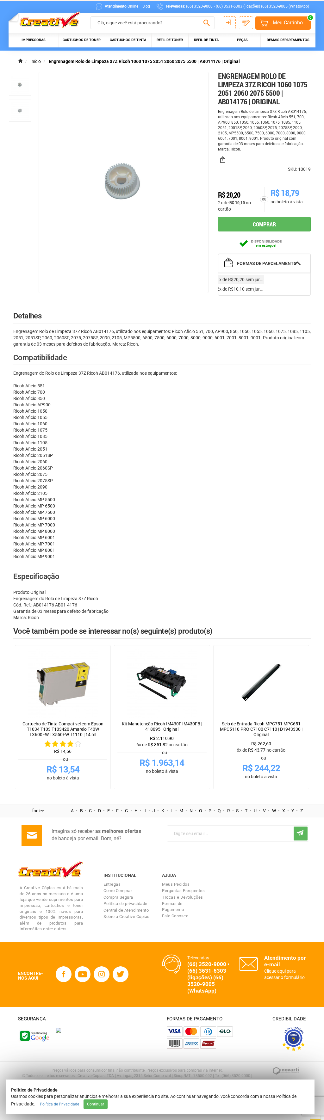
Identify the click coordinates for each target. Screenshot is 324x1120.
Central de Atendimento (126, 910)
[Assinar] (301, 833)
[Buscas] (207, 23)
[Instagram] (101, 974)
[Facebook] (64, 974)
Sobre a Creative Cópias (126, 916)
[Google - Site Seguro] (34, 1035)
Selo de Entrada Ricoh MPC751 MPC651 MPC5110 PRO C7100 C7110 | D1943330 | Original (261, 729)
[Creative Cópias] (47, 19)
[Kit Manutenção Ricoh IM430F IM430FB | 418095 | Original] (161, 683)
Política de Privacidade (59, 1104)
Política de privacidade (125, 903)
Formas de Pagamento (173, 906)
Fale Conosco (175, 916)
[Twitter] (120, 974)
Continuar (95, 1104)
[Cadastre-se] (246, 22)
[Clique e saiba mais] (58, 1029)
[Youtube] (82, 974)
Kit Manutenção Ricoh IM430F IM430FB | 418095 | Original (162, 726)
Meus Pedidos (176, 884)
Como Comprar (117, 890)
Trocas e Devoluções (182, 897)
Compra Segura (118, 897)
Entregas (112, 884)
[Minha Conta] (229, 22)
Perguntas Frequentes (183, 890)
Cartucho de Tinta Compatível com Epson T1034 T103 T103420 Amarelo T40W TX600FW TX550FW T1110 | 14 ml (62, 729)
